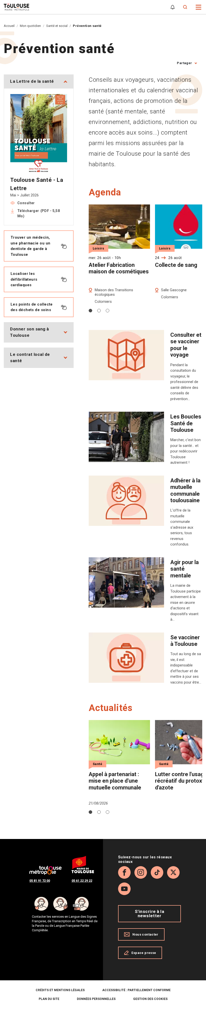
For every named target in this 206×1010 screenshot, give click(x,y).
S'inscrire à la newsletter (149, 913)
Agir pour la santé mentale (184, 569)
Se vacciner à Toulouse (185, 640)
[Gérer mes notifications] (172, 7)
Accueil (9, 26)
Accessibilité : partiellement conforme (136, 990)
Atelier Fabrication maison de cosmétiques (119, 268)
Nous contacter (145, 934)
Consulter (26, 203)
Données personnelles (96, 999)
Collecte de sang (176, 265)
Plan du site (49, 999)
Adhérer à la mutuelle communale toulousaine (185, 490)
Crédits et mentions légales (60, 990)
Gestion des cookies (150, 999)
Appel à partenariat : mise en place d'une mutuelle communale (115, 781)
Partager (184, 63)
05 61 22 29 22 (82, 880)
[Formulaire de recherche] (185, 7)
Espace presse (143, 953)
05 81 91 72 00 (39, 880)
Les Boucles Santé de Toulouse (185, 423)
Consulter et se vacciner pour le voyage (185, 345)
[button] (198, 7)
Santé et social (57, 26)
